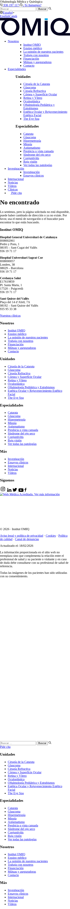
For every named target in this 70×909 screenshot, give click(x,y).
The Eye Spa (31, 118)
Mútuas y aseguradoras (37, 62)
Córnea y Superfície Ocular (40, 94)
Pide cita (16, 193)
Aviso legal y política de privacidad (21, 535)
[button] (10, 315)
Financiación (31, 58)
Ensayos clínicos (33, 175)
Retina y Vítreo (32, 97)
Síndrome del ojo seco (37, 154)
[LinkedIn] (9, 490)
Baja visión (30, 161)
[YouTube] (21, 490)
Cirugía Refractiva (34, 91)
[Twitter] (15, 490)
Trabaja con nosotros (36, 55)
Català (13, 16)
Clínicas (13, 189)
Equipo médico (32, 48)
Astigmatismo (31, 147)
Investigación (16, 168)
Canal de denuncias (27, 539)
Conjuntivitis (31, 158)
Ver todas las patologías (37, 165)
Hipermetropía (32, 140)
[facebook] (25, 490)
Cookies (51, 535)
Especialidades (17, 69)
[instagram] (3, 490)
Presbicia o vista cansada (38, 151)
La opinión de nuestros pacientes (43, 51)
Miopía (27, 144)
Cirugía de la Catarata (36, 84)
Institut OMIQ (32, 44)
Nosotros (13, 41)
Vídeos (12, 186)
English (4, 16)
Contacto (28, 65)
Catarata (28, 133)
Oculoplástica (31, 101)
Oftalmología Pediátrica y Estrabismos (31, 387)
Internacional (16, 179)
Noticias (13, 182)
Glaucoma (29, 87)
